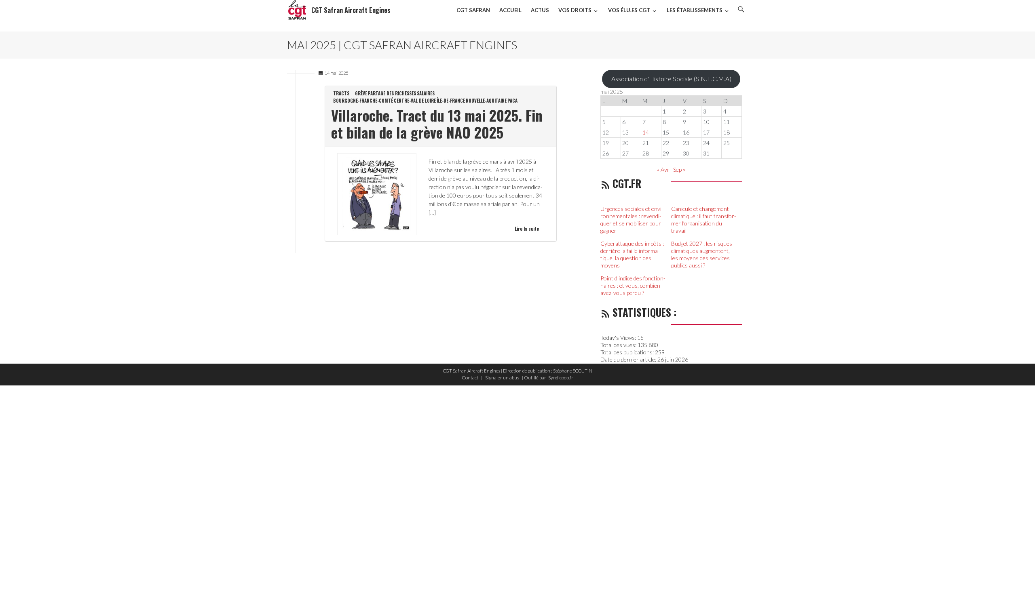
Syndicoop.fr (560, 378)
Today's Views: (618, 337)
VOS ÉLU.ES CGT (629, 10)
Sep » (679, 169)
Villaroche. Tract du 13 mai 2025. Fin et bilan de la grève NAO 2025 (437, 124)
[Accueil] (297, 10)
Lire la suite (527, 228)
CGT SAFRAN (473, 10)
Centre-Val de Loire (415, 100)
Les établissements (694, 10)
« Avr (663, 169)
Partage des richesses (392, 93)
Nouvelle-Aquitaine (486, 100)
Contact (470, 378)
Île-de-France (451, 100)
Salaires (426, 93)
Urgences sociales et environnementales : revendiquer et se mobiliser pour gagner (631, 219)
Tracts (341, 93)
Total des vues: (619, 344)
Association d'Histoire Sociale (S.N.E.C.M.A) (671, 78)
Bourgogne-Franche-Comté (363, 100)
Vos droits (574, 10)
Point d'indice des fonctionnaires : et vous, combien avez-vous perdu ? (632, 285)
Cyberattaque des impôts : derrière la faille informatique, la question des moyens (632, 254)
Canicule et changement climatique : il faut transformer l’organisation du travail (703, 219)
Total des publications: (627, 352)
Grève (361, 93)
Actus (540, 10)
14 (645, 132)
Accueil (510, 10)
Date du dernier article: (628, 359)
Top (1016, 583)
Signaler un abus (502, 378)
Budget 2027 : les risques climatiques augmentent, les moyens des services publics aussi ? (701, 254)
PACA (512, 100)
